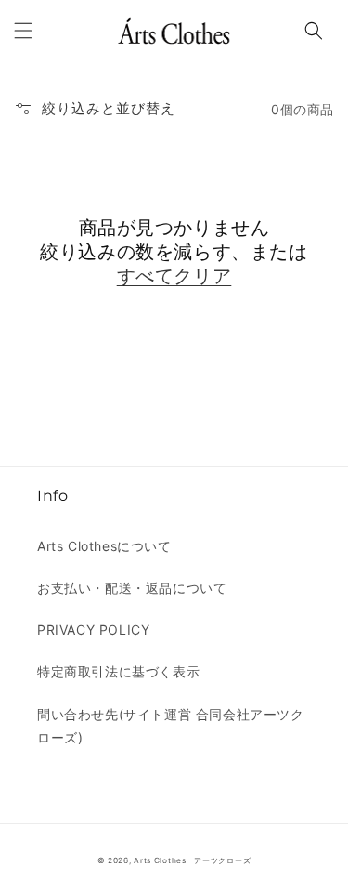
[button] (23, 30)
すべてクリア (174, 276)
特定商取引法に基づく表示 (118, 671)
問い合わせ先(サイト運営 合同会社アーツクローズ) (170, 725)
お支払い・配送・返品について (131, 588)
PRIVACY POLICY (93, 629)
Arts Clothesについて (104, 546)
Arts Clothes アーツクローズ (192, 860)
